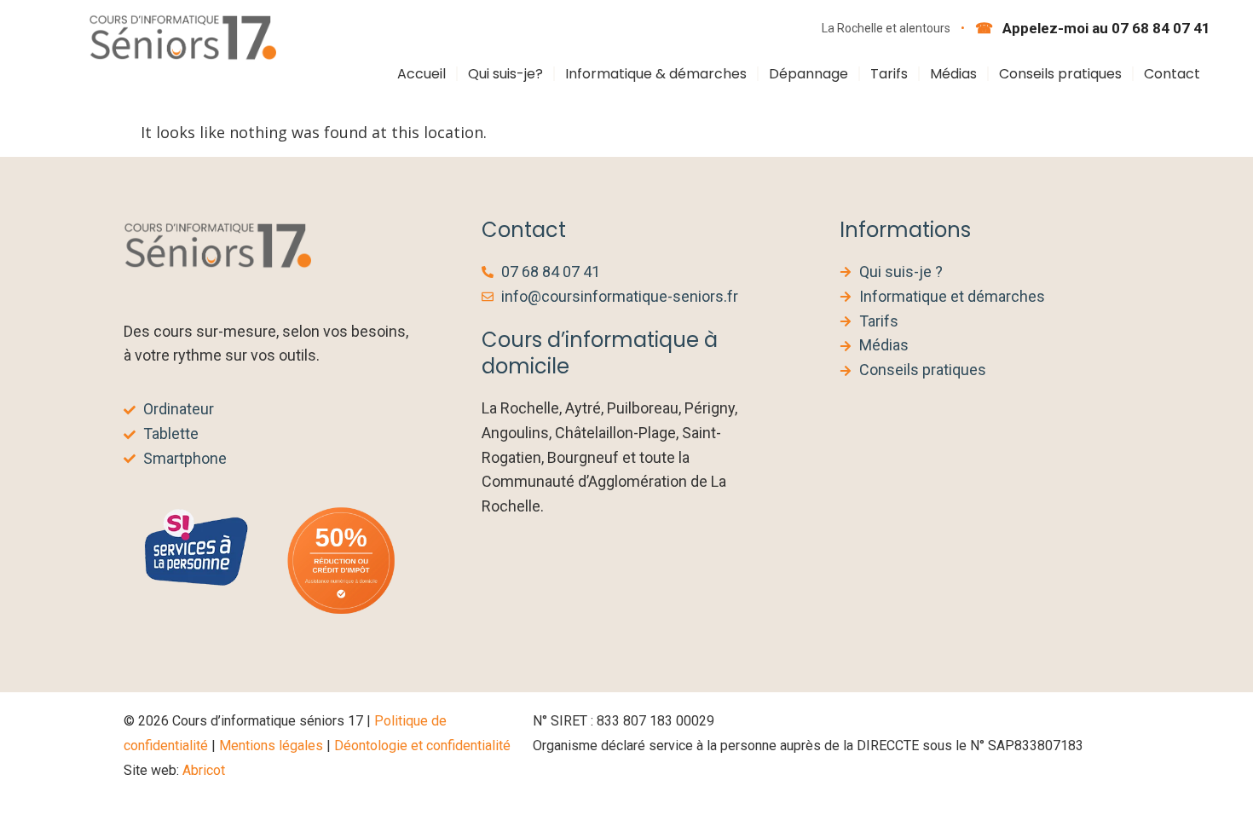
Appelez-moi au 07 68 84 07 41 (1104, 28)
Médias (953, 74)
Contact (1172, 74)
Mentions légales (271, 745)
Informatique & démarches (656, 74)
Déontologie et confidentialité (422, 745)
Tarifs (889, 74)
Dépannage (808, 74)
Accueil (421, 74)
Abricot (203, 770)
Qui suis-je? (505, 74)
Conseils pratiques (1060, 74)
